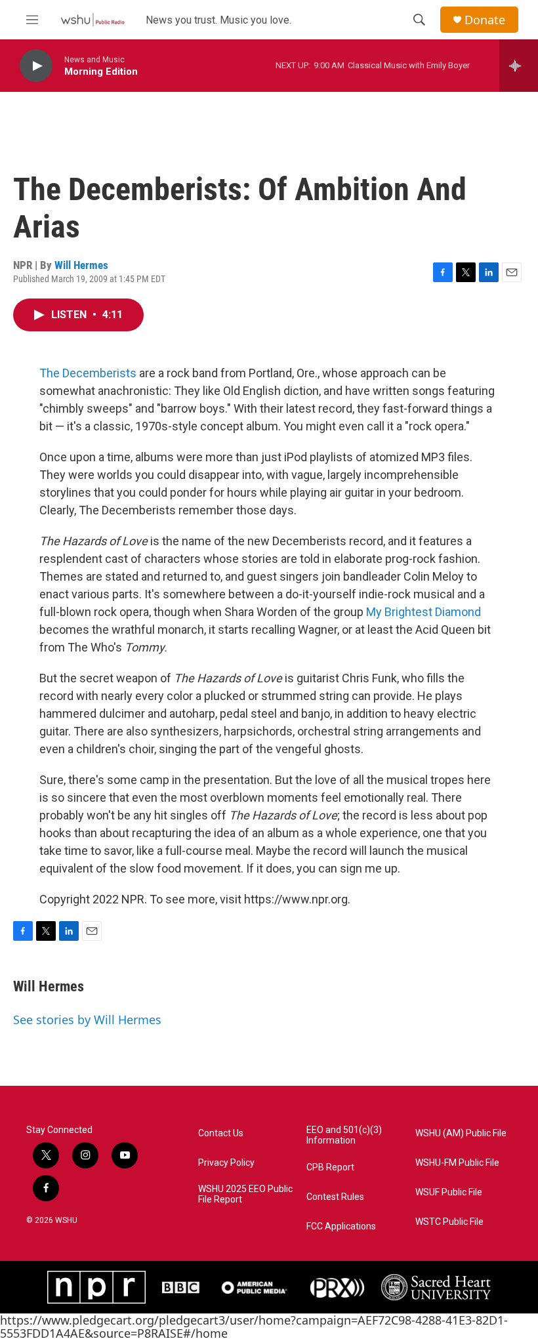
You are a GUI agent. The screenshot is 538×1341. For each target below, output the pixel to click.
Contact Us (220, 1133)
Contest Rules (335, 1197)
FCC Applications (341, 1226)
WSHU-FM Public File (457, 1163)
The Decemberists (87, 373)
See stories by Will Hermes (87, 1019)
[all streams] (518, 65)
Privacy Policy (226, 1163)
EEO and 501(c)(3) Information (344, 1135)
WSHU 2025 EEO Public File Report (245, 1194)
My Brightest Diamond (423, 612)
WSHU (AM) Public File (461, 1133)
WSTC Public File (449, 1222)
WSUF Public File (448, 1192)
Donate (485, 20)
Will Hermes (81, 265)
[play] (36, 65)
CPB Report (330, 1167)
